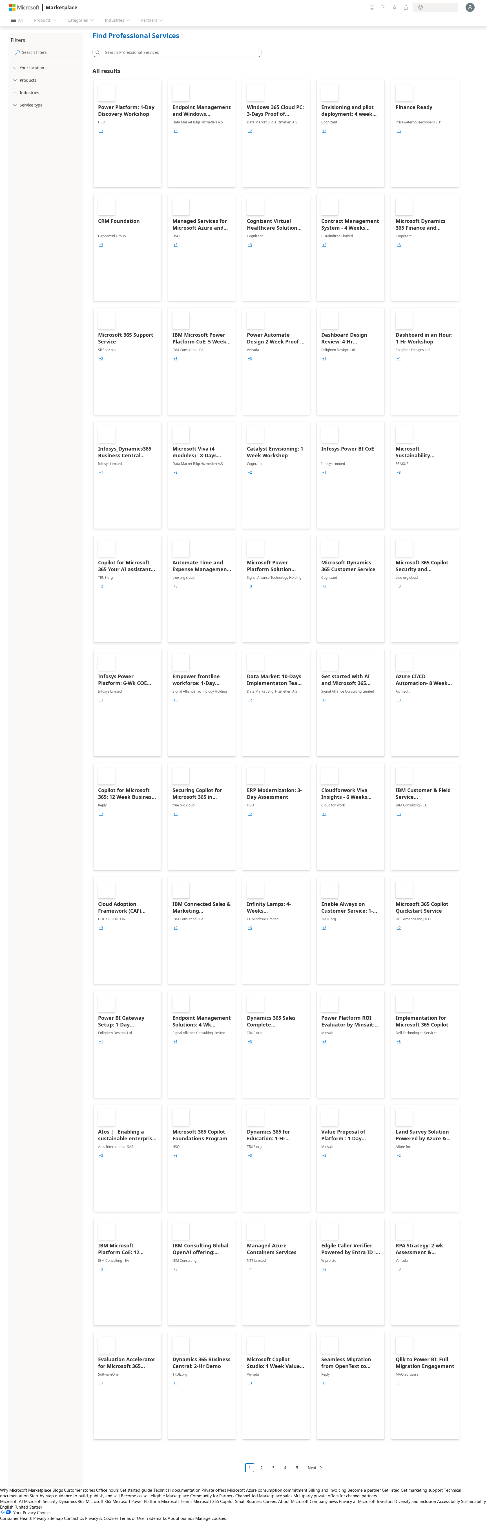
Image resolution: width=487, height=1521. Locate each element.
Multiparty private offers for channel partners (335, 1495)
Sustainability (473, 1501)
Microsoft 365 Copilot (213, 1501)
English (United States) (21, 1507)
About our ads (181, 1518)
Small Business (248, 1501)
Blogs (57, 1490)
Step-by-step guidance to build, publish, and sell (75, 1495)
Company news (324, 1501)
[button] (96, 52)
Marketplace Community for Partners (200, 1495)
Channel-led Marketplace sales (263, 1495)
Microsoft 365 (98, 1501)
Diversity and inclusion (415, 1501)
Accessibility (448, 1501)
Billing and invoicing (327, 1490)
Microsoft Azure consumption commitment (267, 1490)
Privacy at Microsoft (357, 1501)
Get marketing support (422, 1490)
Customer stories (79, 1490)
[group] (101, 131)
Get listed (391, 1490)
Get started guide (136, 1490)
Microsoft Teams (176, 1501)
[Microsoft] (24, 7)
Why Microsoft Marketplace (25, 1490)
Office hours (107, 1490)
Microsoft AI (11, 1501)
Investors (385, 1501)
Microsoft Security (40, 1501)
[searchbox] (51, 52)
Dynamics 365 (72, 1501)
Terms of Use (131, 1518)
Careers (270, 1501)
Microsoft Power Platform (136, 1501)
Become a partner (364, 1490)
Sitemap (55, 1518)
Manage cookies (210, 1518)
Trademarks (156, 1518)
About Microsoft (293, 1501)
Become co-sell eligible (143, 1495)
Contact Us (74, 1518)
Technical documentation (176, 1490)
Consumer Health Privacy (23, 1518)
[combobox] (179, 52)
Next (312, 1467)
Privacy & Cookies (101, 1518)
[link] (127, 133)
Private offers (214, 1490)
